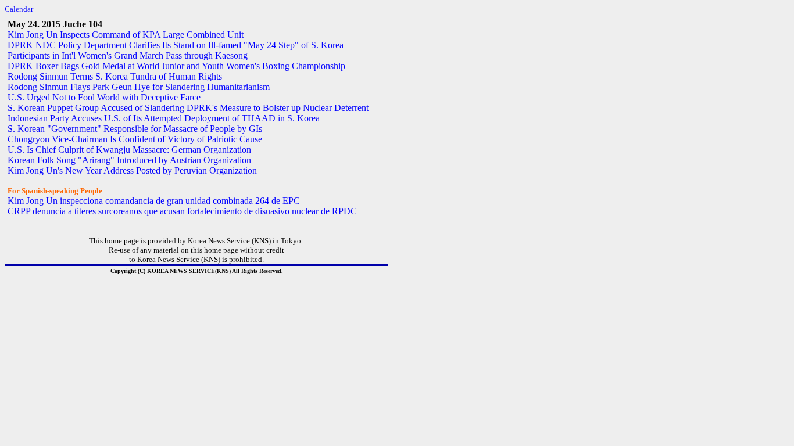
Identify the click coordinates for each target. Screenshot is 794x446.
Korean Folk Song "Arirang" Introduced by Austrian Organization (129, 160)
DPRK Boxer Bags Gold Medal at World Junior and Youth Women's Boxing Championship (176, 66)
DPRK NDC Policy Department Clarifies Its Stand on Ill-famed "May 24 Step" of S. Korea (176, 45)
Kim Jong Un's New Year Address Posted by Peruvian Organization (132, 170)
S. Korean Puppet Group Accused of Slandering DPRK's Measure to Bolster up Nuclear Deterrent (188, 108)
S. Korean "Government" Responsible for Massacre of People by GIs (135, 129)
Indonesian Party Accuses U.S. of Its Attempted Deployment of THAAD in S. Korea (164, 118)
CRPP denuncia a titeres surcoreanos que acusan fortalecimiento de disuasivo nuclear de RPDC (182, 211)
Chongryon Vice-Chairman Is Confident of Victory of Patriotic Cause (135, 139)
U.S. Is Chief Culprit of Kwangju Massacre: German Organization (129, 149)
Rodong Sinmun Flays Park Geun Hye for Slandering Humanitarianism (139, 87)
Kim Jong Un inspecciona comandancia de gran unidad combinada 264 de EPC (154, 201)
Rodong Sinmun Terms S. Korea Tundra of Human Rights (115, 76)
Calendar (19, 9)
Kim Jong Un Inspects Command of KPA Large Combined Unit (126, 34)
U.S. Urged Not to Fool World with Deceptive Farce (104, 97)
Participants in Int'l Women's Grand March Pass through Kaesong (128, 55)
